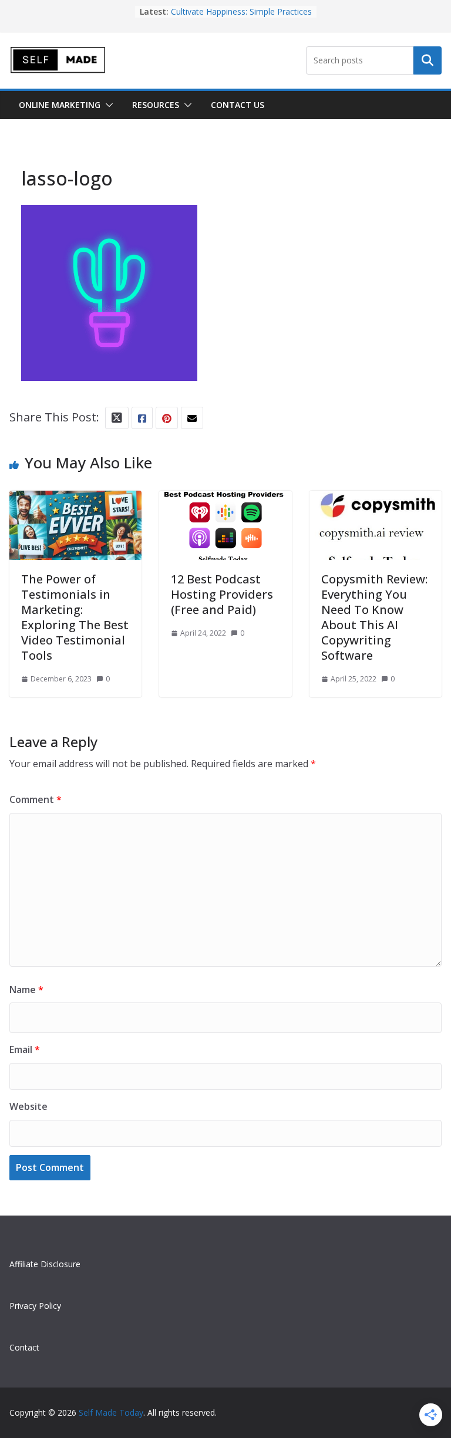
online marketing (59, 104)
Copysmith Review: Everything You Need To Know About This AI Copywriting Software (374, 617)
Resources (155, 104)
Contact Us (237, 104)
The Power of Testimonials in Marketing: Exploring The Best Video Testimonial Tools (75, 617)
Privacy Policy (35, 1305)
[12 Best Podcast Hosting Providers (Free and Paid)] (225, 501)
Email (24, 1049)
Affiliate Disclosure (44, 1264)
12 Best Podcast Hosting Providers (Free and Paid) (222, 594)
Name (26, 989)
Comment (35, 799)
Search (427, 60)
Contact (24, 1347)
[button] (106, 105)
